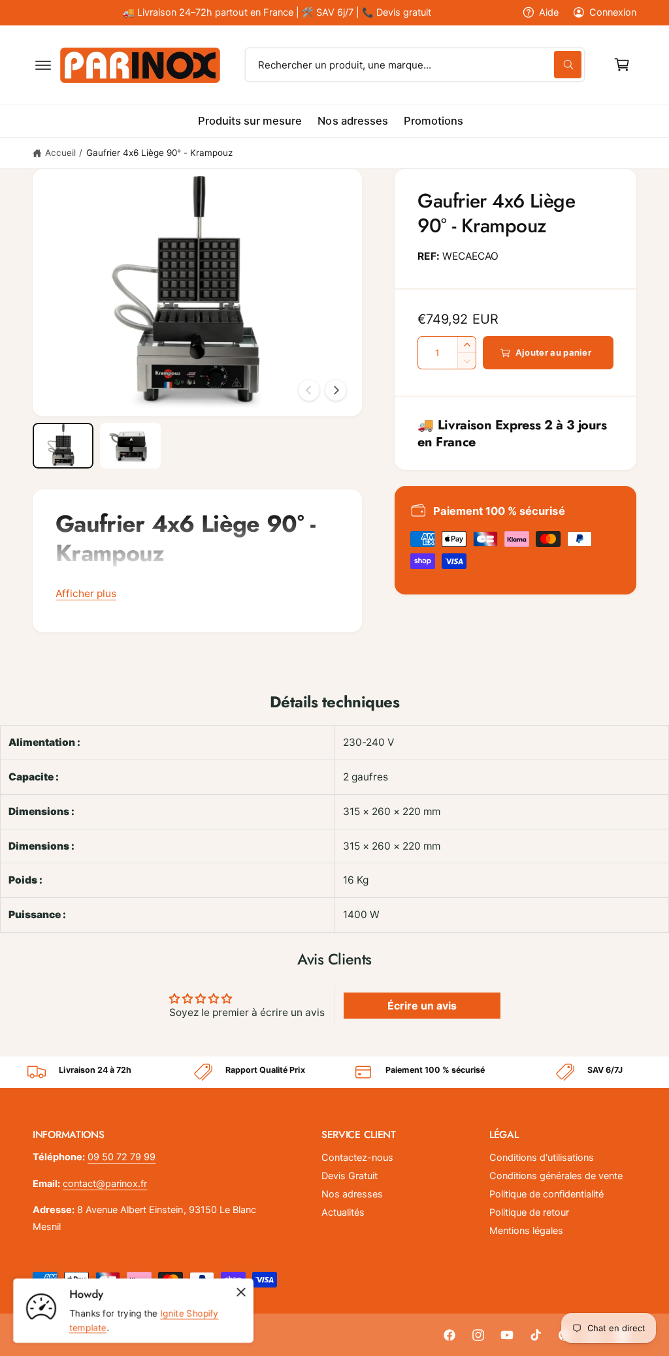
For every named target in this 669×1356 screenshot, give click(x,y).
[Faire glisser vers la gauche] (309, 390)
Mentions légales (526, 1231)
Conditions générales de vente (556, 1176)
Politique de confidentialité (546, 1194)
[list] (334, 1072)
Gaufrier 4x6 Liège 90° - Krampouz (159, 152)
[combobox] (415, 65)
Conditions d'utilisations (541, 1157)
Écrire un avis (422, 1005)
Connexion (612, 12)
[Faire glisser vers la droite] (335, 390)
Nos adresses (352, 1194)
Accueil (60, 152)
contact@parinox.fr (105, 1184)
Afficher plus (86, 593)
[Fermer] (241, 1292)
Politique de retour (529, 1212)
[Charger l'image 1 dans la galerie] (63, 446)
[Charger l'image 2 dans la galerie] (130, 446)
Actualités (343, 1212)
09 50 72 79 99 (121, 1157)
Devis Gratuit (349, 1176)
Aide (549, 12)
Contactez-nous (357, 1157)
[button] (43, 65)
